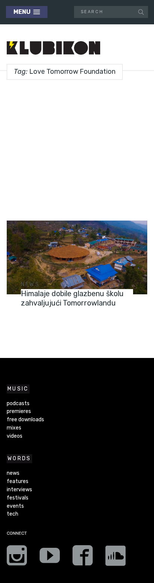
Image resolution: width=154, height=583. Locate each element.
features (17, 481)
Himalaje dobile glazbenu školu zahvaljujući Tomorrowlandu (72, 298)
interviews (19, 489)
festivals (17, 498)
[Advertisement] (77, 147)
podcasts (18, 403)
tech (12, 514)
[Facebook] (83, 558)
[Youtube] (50, 558)
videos (14, 436)
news (30, 284)
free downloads (25, 419)
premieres (19, 411)
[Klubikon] (53, 48)
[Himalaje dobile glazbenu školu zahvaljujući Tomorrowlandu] (77, 257)
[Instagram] (17, 558)
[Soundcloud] (115, 558)
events (15, 506)
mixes (14, 428)
